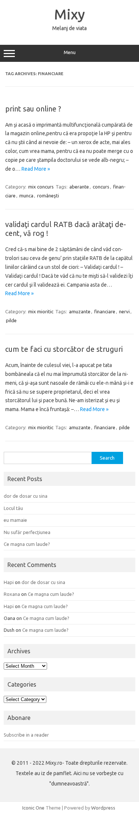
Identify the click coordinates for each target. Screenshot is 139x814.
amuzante (79, 311)
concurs (101, 186)
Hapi (9, 582)
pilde (11, 320)
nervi (124, 311)
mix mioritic (40, 311)
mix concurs (41, 186)
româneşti (48, 195)
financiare (104, 311)
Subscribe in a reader (26, 734)
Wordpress (103, 807)
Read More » (35, 169)
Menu (70, 52)
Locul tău (13, 508)
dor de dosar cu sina (25, 495)
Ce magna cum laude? (27, 544)
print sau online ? (33, 108)
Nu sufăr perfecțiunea (27, 532)
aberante (79, 186)
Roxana (12, 594)
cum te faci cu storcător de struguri (64, 349)
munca (26, 195)
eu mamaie (15, 520)
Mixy (69, 14)
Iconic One (33, 807)
